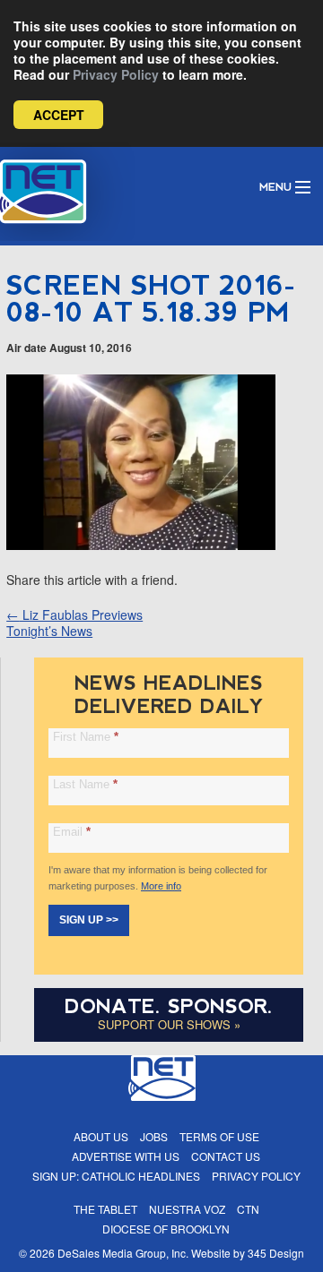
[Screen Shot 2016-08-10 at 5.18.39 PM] (140, 545)
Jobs (154, 1136)
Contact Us (225, 1156)
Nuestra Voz (187, 1208)
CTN (248, 1208)
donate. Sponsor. (169, 1006)
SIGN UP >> (88, 920)
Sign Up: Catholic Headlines (116, 1175)
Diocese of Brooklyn (166, 1228)
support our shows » (169, 1024)
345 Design (276, 1252)
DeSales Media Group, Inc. (122, 1252)
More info (161, 886)
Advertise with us (125, 1156)
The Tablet (105, 1208)
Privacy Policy (116, 74)
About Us (101, 1136)
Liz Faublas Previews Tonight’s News (74, 623)
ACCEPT (58, 115)
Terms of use (219, 1136)
